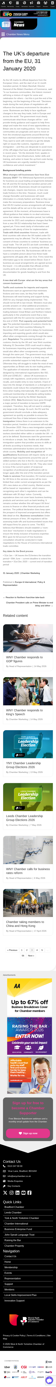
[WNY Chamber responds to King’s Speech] (28, 691)
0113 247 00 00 (15, 1166)
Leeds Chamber (13, 1212)
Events (8, 1273)
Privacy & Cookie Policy (14, 1335)
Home (7, 1262)
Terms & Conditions (36, 1335)
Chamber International (16, 1223)
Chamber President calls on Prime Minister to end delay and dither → (29, 604)
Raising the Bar (12, 1240)
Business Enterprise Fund (18, 1229)
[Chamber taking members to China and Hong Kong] (28, 903)
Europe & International (25, 582)
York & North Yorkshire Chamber (21, 1218)
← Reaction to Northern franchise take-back (24, 597)
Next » (31, 955)
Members (9, 1289)
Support (8, 1284)
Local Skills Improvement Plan (20, 1295)
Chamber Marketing (30, 573)
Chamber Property (14, 1246)
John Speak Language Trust (19, 1234)
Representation (12, 1278)
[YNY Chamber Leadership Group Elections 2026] (28, 744)
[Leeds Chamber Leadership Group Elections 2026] (28, 797)
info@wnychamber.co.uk (19, 1176)
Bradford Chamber (14, 1207)
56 (23, 955)
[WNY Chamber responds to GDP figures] (28, 638)
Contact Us (10, 1256)
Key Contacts (14, 1186)
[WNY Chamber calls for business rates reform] (28, 850)
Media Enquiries (15, 1181)
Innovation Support (14, 1300)
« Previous (12, 950)
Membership (11, 1267)
